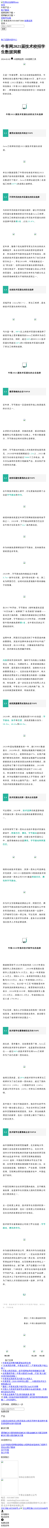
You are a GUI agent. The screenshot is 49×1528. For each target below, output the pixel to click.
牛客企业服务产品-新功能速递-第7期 (19, 1394)
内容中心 (13, 40)
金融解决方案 (35, 1433)
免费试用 (28, 21)
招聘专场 (9, 1423)
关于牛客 (5, 1450)
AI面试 (4, 1421)
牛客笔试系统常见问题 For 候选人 (17, 1379)
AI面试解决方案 (16, 1435)
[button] (24, 7)
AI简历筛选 (20, 1421)
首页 (3, 5)
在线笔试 (11, 1421)
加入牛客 (5, 1452)
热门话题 (5, 40)
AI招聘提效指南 (30, 1445)
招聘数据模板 (17, 1445)
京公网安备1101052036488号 (35, 1508)
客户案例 (5, 10)
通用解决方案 (7, 1433)
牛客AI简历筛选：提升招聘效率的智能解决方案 (24, 1371)
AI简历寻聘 (30, 1421)
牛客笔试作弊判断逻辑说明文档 (17, 1363)
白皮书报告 (6, 1445)
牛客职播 (17, 1423)
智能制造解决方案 (21, 1433)
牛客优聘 (40, 1421)
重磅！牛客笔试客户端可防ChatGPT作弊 (20, 1386)
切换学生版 (6, 18)
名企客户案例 (9, 1447)
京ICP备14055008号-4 (10, 1508)
